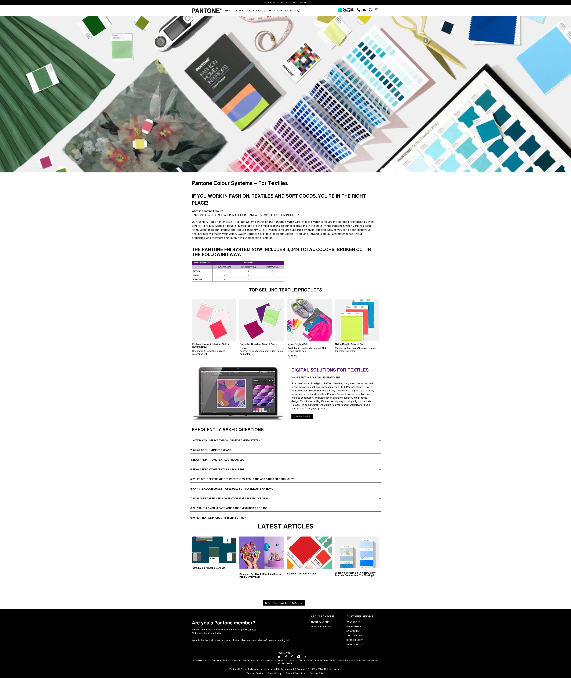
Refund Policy (354, 640)
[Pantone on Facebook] (285, 657)
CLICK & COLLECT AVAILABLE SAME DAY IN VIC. (285, 2)
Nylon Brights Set (297, 344)
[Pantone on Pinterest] (292, 657)
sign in (252, 629)
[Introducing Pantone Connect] (214, 550)
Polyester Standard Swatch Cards (258, 344)
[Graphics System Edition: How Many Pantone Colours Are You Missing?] (357, 552)
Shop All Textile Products (283, 603)
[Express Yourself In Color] (309, 553)
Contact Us (353, 622)
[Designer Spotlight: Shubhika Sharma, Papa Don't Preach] (261, 553)
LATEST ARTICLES (285, 526)
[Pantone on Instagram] (298, 657)
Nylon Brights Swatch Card (350, 344)
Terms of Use (354, 635)
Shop (228, 10)
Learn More (302, 416)
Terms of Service (254, 673)
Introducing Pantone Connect (208, 568)
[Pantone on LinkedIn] (305, 657)
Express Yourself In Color (301, 573)
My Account (353, 631)
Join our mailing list (278, 640)
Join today (215, 633)
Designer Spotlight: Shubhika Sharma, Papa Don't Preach (261, 575)
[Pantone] (207, 10)
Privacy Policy (354, 644)
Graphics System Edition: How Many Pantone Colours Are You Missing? (355, 574)
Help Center (353, 626)
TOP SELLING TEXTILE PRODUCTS (285, 290)
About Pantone (320, 622)
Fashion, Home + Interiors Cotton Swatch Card (210, 345)
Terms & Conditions (295, 673)
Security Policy (317, 673)
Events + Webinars (322, 626)
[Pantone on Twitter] (279, 657)
